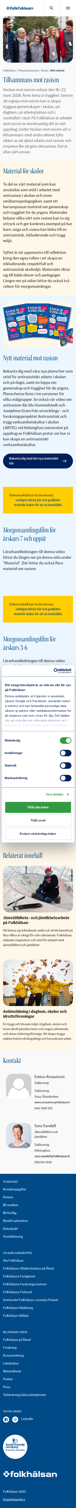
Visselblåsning (13, 1236)
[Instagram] (15, 1420)
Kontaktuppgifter (14, 1189)
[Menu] (68, 8)
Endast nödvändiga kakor (38, 833)
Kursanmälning (13, 1355)
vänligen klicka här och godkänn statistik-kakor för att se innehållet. (38, 502)
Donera (8, 1197)
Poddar (8, 1379)
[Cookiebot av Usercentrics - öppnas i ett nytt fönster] (54, 670)
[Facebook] (6, 1420)
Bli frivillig (9, 1213)
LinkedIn (27, 1419)
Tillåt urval (37, 820)
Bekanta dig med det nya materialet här (33, 461)
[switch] (65, 753)
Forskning (10, 1347)
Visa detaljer (54, 794)
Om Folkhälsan (13, 1260)
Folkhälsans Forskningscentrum (25, 1284)
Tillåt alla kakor (38, 807)
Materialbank (12, 1371)
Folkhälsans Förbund (17, 1292)
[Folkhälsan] (20, 8)
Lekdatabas (11, 1363)
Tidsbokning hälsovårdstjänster (24, 1395)
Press (6, 1387)
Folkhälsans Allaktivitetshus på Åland (28, 1268)
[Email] (52, 1102)
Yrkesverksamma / (29, 70)
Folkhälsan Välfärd (15, 1316)
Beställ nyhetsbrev (15, 1221)
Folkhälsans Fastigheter (19, 1276)
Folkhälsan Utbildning (18, 1308)
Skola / (45, 70)
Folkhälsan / (10, 70)
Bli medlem (10, 1205)
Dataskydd (10, 1229)
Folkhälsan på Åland (17, 1340)
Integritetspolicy (14, 1499)
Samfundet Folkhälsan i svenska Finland (30, 1300)
